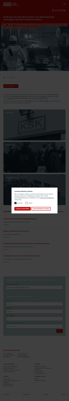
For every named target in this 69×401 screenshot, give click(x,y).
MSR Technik (37, 370)
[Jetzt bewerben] (11, 86)
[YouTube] (59, 10)
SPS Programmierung (40, 380)
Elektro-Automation (8, 368)
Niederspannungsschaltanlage (11, 380)
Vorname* (9, 300)
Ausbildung (10, 98)
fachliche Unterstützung (19, 96)
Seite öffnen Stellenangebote (34, 157)
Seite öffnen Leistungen (34, 124)
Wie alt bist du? (10, 315)
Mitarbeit (44, 96)
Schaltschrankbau (8, 386)
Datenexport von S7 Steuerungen (43, 368)
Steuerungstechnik (39, 373)
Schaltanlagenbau (8, 384)
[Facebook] (56, 10)
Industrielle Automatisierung (11, 370)
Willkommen (11, 77)
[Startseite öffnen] (11, 4)
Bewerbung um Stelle (12, 284)
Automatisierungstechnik (10, 366)
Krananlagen (6, 379)
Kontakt (46, 101)
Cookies (63, 394)
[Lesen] (34, 221)
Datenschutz (26, 394)
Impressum (6, 394)
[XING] (62, 10)
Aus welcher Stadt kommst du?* (14, 323)
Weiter (59, 331)
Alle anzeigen (58, 211)
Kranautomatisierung (9, 371)
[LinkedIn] (64, 10)
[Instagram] (53, 10)
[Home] (4, 78)
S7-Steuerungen (38, 371)
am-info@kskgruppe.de (23, 357)
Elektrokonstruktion (39, 366)
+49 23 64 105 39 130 (22, 353)
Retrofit (36, 379)
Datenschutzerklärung (47, 198)
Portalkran (6, 382)
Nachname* (9, 308)
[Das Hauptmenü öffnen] (64, 4)
